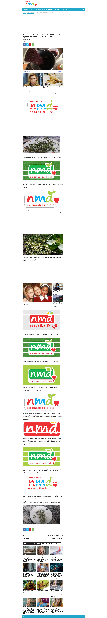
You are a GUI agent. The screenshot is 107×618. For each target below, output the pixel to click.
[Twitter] (27, 44)
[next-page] (62, 543)
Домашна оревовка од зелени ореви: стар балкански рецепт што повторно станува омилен (28, 593)
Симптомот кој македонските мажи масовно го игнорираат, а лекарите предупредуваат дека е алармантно (29, 576)
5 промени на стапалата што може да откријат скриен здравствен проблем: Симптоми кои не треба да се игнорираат (29, 558)
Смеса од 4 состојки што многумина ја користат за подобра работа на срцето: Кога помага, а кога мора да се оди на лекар (29, 610)
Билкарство (25, 589)
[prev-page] (60, 543)
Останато (64, 9)
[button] (83, 9)
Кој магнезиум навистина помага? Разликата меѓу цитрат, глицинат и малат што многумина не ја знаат (56, 610)
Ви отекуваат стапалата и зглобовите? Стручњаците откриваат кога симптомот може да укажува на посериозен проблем (56, 593)
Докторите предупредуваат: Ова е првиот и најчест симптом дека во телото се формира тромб (56, 558)
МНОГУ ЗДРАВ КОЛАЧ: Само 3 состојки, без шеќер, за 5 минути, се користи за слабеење (54, 537)
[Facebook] (24, 44)
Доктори (38, 606)
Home (24, 12)
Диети (31, 9)
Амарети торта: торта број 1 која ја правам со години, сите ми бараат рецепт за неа (32, 537)
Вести (25, 9)
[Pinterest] (30, 44)
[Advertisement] (43, 23)
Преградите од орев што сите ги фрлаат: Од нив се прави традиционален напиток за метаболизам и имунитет (43, 593)
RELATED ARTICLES (32, 543)
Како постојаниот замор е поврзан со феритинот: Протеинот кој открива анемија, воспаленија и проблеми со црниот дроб (43, 576)
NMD (25, 41)
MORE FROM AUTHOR (51, 543)
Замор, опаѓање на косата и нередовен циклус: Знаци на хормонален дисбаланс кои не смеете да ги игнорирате (42, 558)
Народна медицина (47, 9)
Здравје (38, 9)
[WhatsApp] (33, 44)
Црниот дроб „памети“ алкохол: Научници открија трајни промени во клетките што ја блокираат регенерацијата (56, 576)
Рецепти (57, 9)
